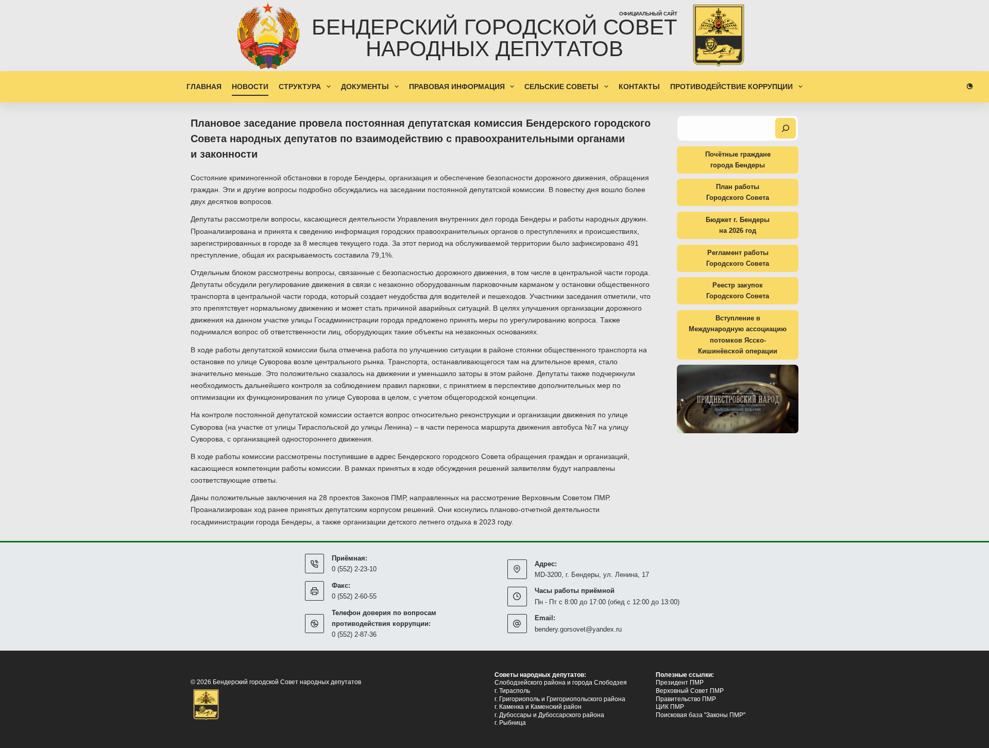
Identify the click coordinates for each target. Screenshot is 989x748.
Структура (300, 86)
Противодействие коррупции (731, 86)
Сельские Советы (561, 86)
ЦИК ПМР (670, 706)
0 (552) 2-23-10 (354, 569)
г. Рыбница (510, 722)
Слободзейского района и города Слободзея (560, 682)
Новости (250, 86)
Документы (365, 86)
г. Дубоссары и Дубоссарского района (549, 715)
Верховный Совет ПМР (690, 690)
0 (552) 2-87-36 (354, 634)
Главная (203, 86)
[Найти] (785, 128)
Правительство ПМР (686, 699)
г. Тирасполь (512, 690)
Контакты (639, 86)
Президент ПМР (680, 682)
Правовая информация (457, 86)
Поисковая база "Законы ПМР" (700, 715)
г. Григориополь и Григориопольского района (559, 699)
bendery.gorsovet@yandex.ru (578, 629)
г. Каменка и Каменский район (538, 706)
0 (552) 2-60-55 (354, 596)
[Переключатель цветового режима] (970, 86)
